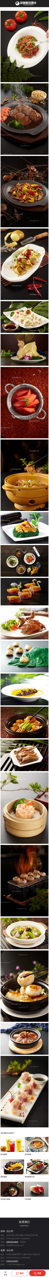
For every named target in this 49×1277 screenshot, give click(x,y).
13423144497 (12, 1261)
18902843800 (12, 1242)
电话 (39, 1273)
